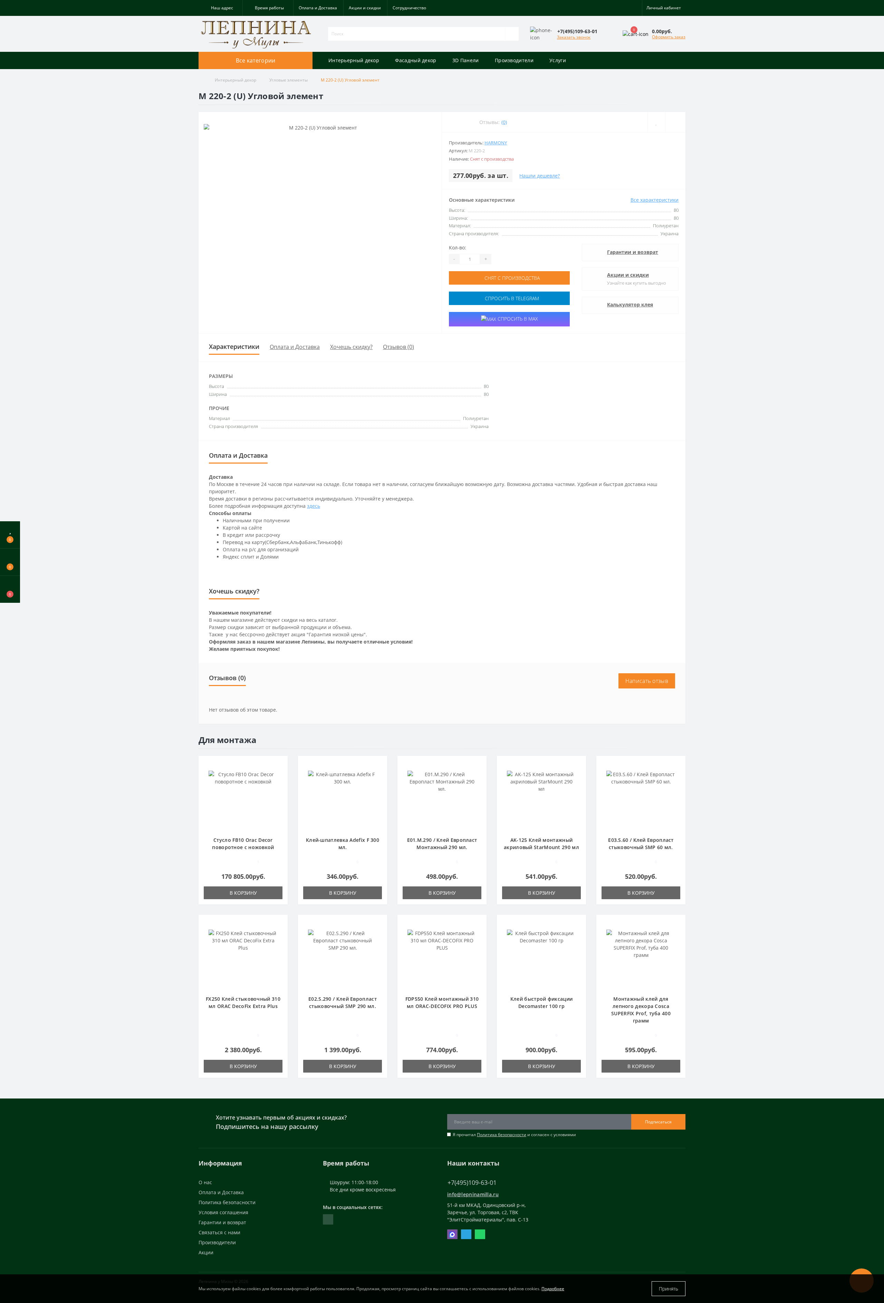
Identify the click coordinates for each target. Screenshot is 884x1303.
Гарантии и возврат (632, 252)
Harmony (495, 143)
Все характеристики (655, 200)
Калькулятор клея (630, 304)
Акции (206, 1252)
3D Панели (465, 60)
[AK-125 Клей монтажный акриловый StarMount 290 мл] (541, 799)
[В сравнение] (279, 774)
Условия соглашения (223, 1212)
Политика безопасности (501, 1135)
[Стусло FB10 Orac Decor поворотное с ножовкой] (243, 799)
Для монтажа (228, 739)
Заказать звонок (573, 37)
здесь (313, 506)
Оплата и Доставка (318, 8)
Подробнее (552, 1289)
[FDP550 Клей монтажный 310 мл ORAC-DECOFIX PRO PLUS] (442, 958)
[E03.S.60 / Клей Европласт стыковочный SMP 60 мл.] (640, 799)
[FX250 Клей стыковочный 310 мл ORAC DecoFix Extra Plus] (243, 958)
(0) (504, 122)
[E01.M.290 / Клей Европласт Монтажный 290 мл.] (442, 799)
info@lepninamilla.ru (473, 1194)
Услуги (557, 60)
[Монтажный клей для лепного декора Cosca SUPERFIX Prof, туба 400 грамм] (640, 958)
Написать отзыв (646, 681)
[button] (220, 8)
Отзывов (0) (398, 347)
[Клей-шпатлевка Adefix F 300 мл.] (342, 799)
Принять (668, 1288)
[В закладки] (280, 764)
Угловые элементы (288, 80)
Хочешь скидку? (351, 347)
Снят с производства (511, 278)
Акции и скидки (365, 8)
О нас (205, 1182)
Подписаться (658, 1122)
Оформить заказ (668, 37)
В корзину (243, 893)
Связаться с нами (219, 1232)
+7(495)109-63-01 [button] (472, 1183)
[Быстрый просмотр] (279, 784)
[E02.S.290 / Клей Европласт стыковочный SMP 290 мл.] (342, 958)
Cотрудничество (409, 8)
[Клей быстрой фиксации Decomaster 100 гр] (541, 958)
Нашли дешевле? (539, 175)
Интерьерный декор (353, 60)
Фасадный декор (415, 60)
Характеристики (234, 346)
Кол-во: (457, 247)
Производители (514, 60)
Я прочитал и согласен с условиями (514, 1135)
